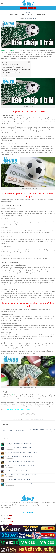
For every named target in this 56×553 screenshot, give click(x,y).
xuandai (34, 18)
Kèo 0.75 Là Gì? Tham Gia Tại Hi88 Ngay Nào (13, 430)
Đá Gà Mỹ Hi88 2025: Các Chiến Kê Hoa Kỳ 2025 (16, 470)
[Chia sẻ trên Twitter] (27, 414)
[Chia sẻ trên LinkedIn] (34, 414)
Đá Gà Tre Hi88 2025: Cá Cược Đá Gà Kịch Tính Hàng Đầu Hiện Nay (21, 452)
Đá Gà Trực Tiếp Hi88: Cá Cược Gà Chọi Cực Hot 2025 (18, 447)
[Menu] (2, 3)
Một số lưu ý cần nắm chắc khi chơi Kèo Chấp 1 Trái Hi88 (15, 73)
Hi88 (12, 50)
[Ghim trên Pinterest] (32, 414)
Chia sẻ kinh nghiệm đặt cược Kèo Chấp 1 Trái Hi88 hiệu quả (16, 69)
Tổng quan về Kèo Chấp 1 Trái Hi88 (11, 64)
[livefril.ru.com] (28, 3)
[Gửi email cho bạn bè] (29, 414)
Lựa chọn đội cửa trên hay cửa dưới (12, 72)
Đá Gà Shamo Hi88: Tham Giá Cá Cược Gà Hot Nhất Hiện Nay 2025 (21, 461)
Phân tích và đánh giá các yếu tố (12, 70)
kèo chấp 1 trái (40, 419)
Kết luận (5, 75)
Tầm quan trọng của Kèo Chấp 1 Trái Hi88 (14, 67)
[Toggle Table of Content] (28, 62)
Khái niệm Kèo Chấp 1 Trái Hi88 (12, 66)
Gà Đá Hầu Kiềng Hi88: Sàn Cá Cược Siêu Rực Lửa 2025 (18, 443)
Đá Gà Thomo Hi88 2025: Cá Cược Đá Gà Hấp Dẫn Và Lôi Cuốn (20, 456)
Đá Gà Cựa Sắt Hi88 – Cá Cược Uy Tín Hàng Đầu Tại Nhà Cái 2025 (20, 474)
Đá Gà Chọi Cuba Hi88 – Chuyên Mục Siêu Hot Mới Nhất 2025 (20, 484)
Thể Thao (28, 12)
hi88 (36, 419)
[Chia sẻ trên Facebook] (24, 414)
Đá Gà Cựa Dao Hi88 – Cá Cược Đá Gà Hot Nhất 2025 (18, 479)
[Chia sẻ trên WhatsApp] (22, 414)
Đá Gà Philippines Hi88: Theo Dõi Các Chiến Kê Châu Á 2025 (19, 465)
